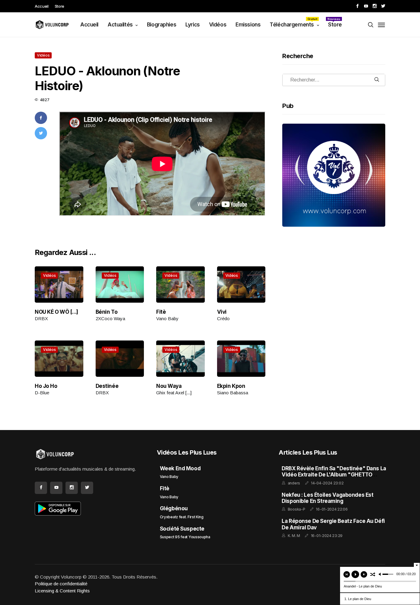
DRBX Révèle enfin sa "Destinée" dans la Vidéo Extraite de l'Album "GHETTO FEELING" (334, 474)
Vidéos (217, 25)
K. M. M (294, 535)
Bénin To (107, 312)
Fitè (161, 312)
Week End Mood (180, 468)
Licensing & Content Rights (62, 590)
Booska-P (296, 509)
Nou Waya (169, 386)
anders (294, 483)
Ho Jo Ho (46, 386)
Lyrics (192, 25)
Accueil (42, 6)
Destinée (107, 386)
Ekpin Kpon (231, 386)
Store (59, 6)
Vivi (222, 312)
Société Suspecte (182, 529)
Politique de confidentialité (61, 583)
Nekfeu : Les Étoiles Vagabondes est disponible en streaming (327, 498)
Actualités (120, 25)
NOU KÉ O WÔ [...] (56, 312)
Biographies (161, 25)
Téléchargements (293, 22)
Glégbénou (174, 508)
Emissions (248, 25)
